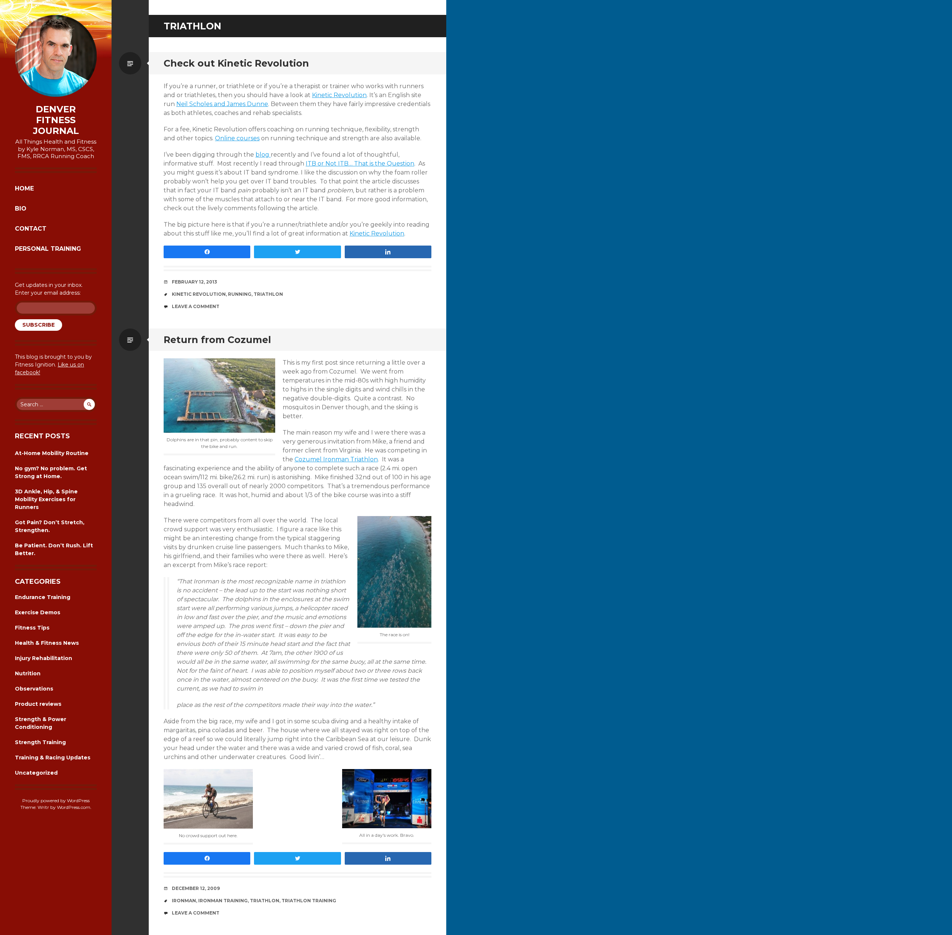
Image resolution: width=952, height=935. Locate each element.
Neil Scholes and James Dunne (222, 104)
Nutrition (28, 673)
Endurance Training (42, 597)
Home (24, 188)
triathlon (268, 294)
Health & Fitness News (47, 643)
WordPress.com (73, 807)
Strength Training (40, 742)
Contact (30, 228)
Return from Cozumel (217, 339)
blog (263, 154)
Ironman (184, 900)
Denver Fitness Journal (56, 120)
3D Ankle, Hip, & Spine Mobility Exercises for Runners (46, 499)
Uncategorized (36, 772)
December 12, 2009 (196, 888)
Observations (34, 688)
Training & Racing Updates (52, 757)
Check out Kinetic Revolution (236, 63)
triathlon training (309, 900)
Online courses (237, 138)
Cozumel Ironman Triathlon (336, 459)
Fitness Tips (32, 627)
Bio (20, 208)
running (239, 294)
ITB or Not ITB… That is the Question (360, 163)
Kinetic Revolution (339, 95)
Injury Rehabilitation (43, 658)
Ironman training (223, 900)
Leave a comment (195, 306)
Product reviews (38, 704)
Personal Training (48, 248)
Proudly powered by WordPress (56, 800)
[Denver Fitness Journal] (56, 56)
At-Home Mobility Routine (52, 453)
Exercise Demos (37, 612)
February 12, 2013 (194, 282)
